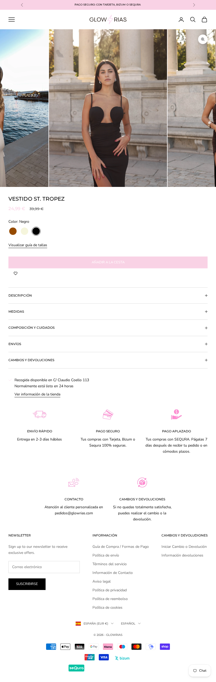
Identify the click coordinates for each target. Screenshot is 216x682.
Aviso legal (101, 581)
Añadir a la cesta (108, 262)
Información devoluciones (182, 555)
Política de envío (105, 555)
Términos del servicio (109, 564)
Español (128, 623)
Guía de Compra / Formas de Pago (120, 546)
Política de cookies (107, 607)
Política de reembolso (110, 598)
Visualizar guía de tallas (27, 245)
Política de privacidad (109, 590)
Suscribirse (27, 584)
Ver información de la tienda (37, 394)
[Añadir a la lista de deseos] (15, 273)
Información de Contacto (112, 572)
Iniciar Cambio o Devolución (184, 546)
